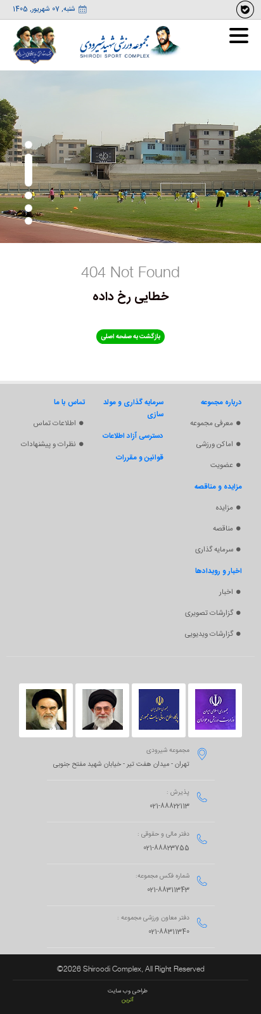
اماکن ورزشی (214, 444)
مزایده (224, 508)
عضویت (221, 465)
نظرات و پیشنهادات (48, 444)
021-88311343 (168, 890)
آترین (128, 1000)
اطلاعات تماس (55, 424)
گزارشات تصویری (209, 613)
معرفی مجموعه (211, 424)
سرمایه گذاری (214, 550)
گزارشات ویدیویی (209, 634)
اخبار (226, 592)
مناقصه (223, 529)
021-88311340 (168, 932)
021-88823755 (166, 848)
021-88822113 (169, 806)
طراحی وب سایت (128, 991)
